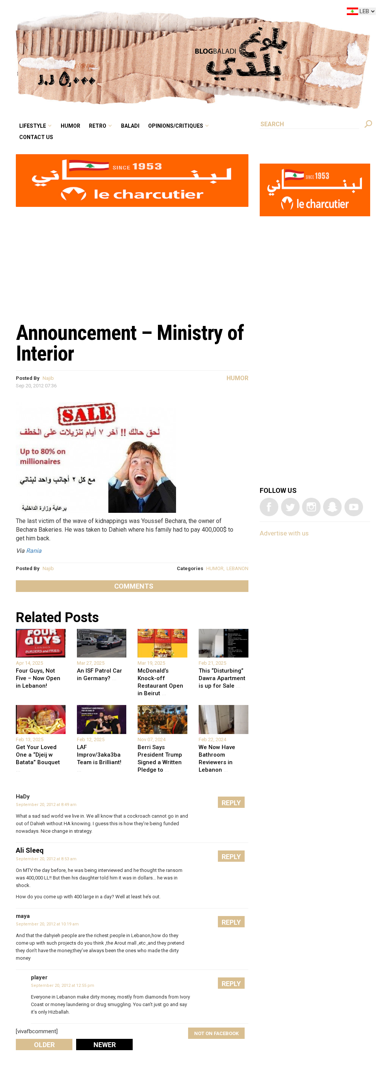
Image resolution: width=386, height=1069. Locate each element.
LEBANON (237, 568)
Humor (128, 12)
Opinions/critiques (216, 12)
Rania (33, 550)
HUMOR (215, 568)
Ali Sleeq (30, 850)
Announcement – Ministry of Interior (130, 343)
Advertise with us (284, 533)
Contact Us (99, 24)
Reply (231, 803)
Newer (104, 1045)
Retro (150, 12)
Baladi (177, 12)
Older (44, 1045)
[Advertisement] (132, 260)
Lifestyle (96, 12)
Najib (48, 378)
